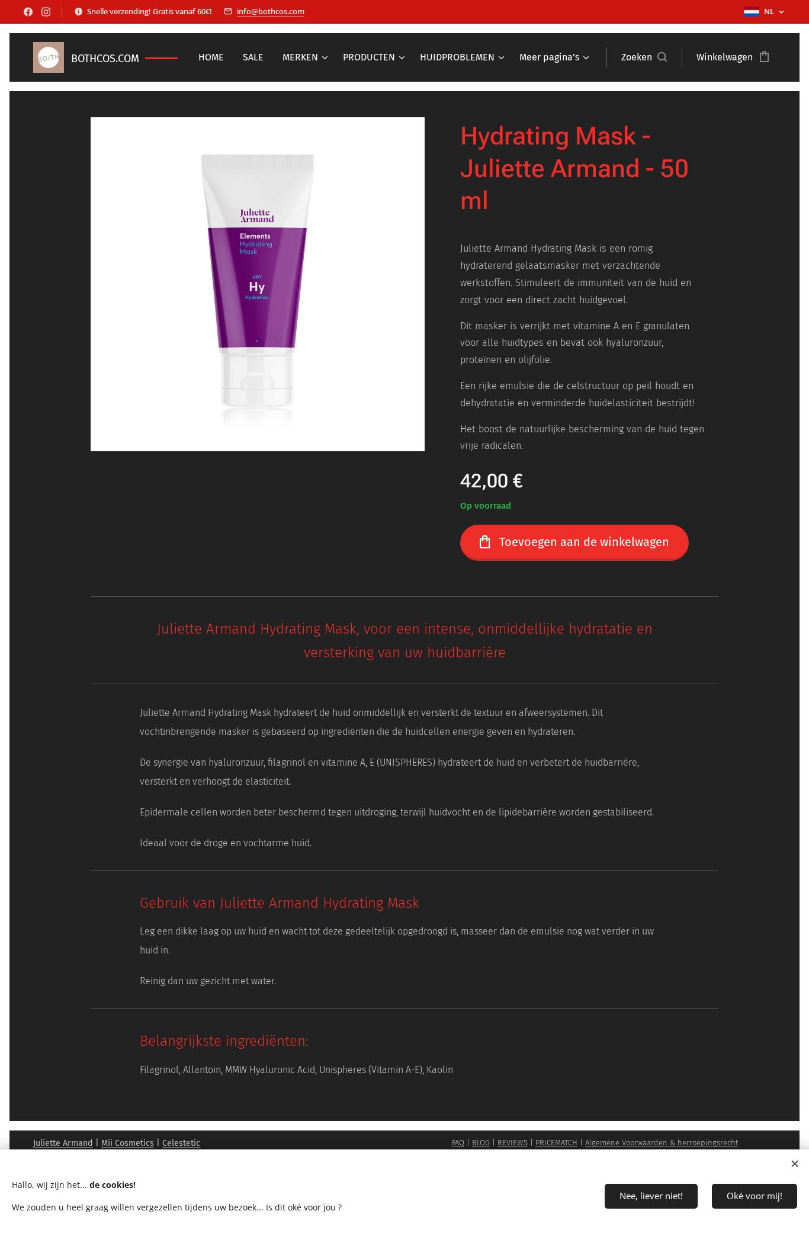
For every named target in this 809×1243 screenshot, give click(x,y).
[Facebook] (28, 12)
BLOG (481, 1142)
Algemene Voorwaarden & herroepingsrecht (661, 1142)
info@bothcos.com (270, 11)
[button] (644, 57)
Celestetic (181, 1143)
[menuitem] (214, 57)
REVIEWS (512, 1142)
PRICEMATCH (556, 1142)
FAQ (458, 1142)
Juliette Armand (63, 1143)
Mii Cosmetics (127, 1143)
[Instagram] (45, 12)
